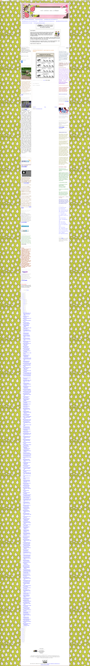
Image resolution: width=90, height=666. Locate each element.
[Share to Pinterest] (49, 80)
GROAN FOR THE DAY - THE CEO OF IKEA (26, 588)
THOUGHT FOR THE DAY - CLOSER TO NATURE (26, 608)
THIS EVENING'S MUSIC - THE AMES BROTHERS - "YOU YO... (27, 434)
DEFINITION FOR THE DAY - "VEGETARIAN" (26, 429)
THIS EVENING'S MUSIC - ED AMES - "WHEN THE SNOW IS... (27, 473)
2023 (23, 297)
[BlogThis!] (46, 80)
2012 (23, 639)
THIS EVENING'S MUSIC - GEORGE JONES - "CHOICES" (26, 527)
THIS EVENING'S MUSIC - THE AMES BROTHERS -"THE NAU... (27, 500)
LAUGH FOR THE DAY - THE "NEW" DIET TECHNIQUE (26, 555)
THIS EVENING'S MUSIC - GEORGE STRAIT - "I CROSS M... (27, 552)
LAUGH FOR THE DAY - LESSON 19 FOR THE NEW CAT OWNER (27, 384)
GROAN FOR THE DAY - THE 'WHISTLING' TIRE (26, 483)
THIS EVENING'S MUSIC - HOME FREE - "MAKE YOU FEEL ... (27, 488)
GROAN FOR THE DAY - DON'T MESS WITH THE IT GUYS (27, 420)
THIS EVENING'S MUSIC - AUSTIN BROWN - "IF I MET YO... (27, 330)
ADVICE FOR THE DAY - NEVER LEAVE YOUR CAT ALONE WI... (27, 547)
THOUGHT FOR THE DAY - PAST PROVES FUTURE (26, 427)
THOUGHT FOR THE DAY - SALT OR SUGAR (26, 466)
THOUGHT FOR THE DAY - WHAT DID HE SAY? (26, 361)
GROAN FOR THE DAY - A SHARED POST (26, 538)
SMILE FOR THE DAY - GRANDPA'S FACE (26, 347)
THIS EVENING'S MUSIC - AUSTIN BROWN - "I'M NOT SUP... (27, 422)
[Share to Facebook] (48, 80)
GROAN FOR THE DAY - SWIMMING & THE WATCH (27, 601)
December (24, 299)
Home (22, 19)
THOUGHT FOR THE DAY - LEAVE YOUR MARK (26, 349)
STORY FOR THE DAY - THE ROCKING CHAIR (26, 572)
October (24, 302)
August (24, 304)
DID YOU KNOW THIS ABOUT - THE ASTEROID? (27, 586)
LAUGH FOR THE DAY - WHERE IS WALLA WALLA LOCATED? (27, 450)
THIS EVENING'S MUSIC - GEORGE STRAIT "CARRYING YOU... (26, 356)
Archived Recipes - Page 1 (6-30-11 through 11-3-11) (51, 19)
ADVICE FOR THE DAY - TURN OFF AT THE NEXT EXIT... (27, 455)
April (24, 309)
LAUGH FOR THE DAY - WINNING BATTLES (26, 617)
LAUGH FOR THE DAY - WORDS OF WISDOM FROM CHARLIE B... (27, 412)
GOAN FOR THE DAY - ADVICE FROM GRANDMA (27, 445)
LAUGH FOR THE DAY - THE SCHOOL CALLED (26, 593)
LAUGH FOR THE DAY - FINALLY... (26, 491)
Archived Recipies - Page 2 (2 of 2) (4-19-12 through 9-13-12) (46, 21)
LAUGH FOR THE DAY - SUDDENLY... (26, 316)
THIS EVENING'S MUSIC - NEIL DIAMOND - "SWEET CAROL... (27, 590)
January (24, 626)
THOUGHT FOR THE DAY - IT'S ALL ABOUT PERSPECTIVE (27, 373)
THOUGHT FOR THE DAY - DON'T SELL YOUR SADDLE (27, 453)
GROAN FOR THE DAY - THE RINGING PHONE (26, 612)
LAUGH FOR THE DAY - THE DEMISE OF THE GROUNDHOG (26, 463)
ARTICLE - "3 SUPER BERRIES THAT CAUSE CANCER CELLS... (27, 417)
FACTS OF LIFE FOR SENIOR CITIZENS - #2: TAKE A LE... (27, 390)
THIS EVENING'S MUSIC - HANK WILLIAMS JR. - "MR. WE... (27, 514)
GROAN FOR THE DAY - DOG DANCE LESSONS (27, 342)
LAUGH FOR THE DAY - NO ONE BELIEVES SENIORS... (27, 570)
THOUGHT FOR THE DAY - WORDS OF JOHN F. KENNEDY (26, 399)
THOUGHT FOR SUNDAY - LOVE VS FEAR (26, 406)
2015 (23, 635)
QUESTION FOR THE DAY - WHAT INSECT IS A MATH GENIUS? (27, 522)
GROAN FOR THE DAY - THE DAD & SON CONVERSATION (26, 563)
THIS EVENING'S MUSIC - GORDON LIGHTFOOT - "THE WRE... (26, 567)
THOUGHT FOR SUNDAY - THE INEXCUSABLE (27, 328)
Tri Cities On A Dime (50, 10)
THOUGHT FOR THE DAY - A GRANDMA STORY (27, 505)
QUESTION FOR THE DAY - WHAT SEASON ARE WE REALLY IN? (26, 481)
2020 (23, 629)
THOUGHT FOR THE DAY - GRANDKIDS (26, 493)
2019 (23, 630)
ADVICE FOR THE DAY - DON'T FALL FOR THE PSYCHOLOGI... (26, 508)
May (23, 308)
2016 (23, 634)
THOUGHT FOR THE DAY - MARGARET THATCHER (26, 545)
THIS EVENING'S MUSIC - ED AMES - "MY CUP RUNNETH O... (27, 368)
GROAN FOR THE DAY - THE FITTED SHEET (26, 404)
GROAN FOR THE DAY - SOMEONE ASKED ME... (26, 323)
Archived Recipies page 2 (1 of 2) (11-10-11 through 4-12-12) (29, 21)
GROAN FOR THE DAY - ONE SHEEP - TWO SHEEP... (26, 497)
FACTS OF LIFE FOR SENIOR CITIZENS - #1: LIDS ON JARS (27, 468)
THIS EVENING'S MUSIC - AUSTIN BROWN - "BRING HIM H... (27, 603)
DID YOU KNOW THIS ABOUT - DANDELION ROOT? (27, 598)
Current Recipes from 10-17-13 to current (27, 22)
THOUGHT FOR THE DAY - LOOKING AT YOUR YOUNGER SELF (26, 519)
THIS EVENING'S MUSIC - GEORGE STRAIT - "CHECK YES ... (27, 394)
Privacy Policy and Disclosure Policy (29, 19)
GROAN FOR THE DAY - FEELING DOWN (26, 550)
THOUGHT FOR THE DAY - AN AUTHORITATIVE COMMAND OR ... (27, 387)
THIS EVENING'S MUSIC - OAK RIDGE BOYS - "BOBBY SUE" (27, 381)
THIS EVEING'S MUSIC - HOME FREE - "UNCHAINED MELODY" (26, 447)
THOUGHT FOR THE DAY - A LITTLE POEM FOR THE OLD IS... (27, 440)
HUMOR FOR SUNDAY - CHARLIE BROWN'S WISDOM (26, 325)
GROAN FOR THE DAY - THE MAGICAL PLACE (26, 431)
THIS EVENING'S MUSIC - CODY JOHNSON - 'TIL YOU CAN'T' (27, 578)
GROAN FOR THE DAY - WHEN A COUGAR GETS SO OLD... (27, 392)
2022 (23, 298)
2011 (23, 640)
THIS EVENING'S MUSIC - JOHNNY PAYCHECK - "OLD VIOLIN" (27, 540)
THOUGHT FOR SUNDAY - (26, 565)
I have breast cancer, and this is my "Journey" (39, 22)
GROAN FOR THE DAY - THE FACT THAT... (26, 576)
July (23, 305)
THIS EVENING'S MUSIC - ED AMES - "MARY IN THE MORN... (27, 314)
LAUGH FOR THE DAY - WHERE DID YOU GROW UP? (26, 503)
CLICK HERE (24, 222)
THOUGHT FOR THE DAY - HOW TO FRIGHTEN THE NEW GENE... (26, 534)
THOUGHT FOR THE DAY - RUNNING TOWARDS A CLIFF (26, 583)
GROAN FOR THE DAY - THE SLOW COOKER (26, 525)
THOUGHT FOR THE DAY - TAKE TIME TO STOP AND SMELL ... (27, 558)
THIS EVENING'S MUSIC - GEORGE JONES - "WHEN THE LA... (26, 460)
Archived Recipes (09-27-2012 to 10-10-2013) (62, 21)
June (23, 307)
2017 (23, 633)
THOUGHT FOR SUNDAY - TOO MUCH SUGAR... (26, 486)
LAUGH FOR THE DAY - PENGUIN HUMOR (26, 333)
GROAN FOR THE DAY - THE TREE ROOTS (26, 378)
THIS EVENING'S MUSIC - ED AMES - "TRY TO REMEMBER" (27, 344)
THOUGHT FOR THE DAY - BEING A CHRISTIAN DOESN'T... (26, 596)
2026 (23, 293)
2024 (23, 296)
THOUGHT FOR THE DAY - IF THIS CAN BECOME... (27, 620)
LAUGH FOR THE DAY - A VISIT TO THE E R (26, 397)
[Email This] (45, 80)
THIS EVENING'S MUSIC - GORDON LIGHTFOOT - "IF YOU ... (27, 615)
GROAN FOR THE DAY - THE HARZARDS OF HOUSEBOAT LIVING (26, 624)
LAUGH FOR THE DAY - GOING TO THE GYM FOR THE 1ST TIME (27, 359)
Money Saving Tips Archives (39, 19)
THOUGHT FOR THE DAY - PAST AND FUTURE (26, 415)
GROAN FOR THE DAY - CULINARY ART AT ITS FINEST (26, 511)
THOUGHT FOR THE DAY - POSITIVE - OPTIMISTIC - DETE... (26, 336)
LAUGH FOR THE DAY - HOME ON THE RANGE (27, 606)
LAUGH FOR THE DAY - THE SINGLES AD (26, 517)
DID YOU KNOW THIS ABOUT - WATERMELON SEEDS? (27, 495)
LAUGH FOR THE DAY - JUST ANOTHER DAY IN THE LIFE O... (27, 437)
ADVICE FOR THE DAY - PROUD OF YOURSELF (26, 561)
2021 (23, 628)
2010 (23, 641)
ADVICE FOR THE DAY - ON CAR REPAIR (26, 351)
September (24, 303)
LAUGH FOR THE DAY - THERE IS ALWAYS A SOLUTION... (26, 530)
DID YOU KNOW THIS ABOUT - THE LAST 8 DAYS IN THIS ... (27, 375)
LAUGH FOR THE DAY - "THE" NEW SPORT (27, 371)
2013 (23, 638)
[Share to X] (47, 80)
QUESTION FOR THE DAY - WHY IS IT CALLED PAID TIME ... (26, 339)
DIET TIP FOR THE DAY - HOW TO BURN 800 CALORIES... (27, 364)
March (24, 310)
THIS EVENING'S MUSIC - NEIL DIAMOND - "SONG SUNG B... (26, 409)
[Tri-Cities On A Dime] (21, 62)
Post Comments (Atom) (39, 108)
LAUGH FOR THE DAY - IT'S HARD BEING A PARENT (26, 543)
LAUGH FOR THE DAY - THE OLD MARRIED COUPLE (26, 581)
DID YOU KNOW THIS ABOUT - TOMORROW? (27, 402)
